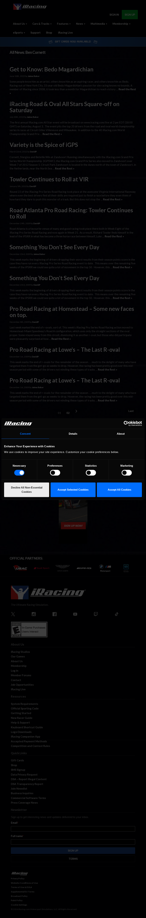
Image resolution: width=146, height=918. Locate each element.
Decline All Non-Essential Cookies (26, 489)
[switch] (55, 473)
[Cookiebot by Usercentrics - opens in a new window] (126, 423)
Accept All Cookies (119, 489)
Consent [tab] (25, 433)
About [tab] (121, 433)
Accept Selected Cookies (73, 489)
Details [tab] (73, 433)
